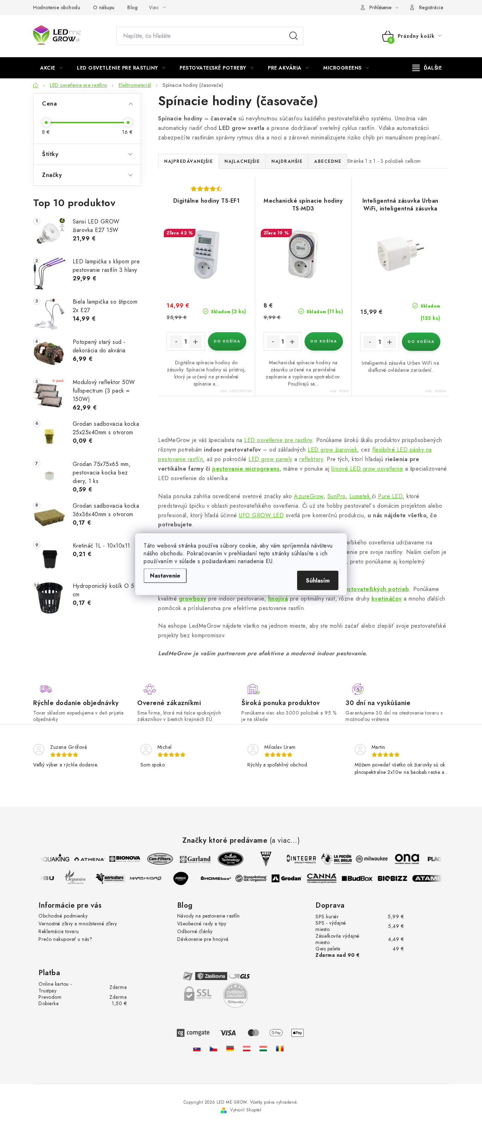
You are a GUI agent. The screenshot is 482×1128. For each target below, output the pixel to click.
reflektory (311, 459)
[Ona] (403, 859)
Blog (132, 7)
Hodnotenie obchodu (56, 7)
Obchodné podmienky (63, 915)
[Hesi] (262, 859)
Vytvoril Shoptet (245, 1110)
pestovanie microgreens (245, 469)
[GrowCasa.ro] (280, 1048)
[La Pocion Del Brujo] (333, 859)
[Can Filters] (156, 859)
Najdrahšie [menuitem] (286, 161)
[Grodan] (290, 878)
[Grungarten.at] (247, 1048)
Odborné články (195, 931)
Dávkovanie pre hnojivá (203, 939)
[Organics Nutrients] (78, 878)
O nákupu (104, 7)
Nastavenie (165, 575)
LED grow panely (270, 459)
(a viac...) (285, 840)
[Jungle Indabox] (184, 878)
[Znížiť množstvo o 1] (176, 341)
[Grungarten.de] (230, 1048)
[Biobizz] (396, 878)
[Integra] (297, 859)
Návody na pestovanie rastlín (208, 915)
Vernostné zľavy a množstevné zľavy (77, 923)
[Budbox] (360, 878)
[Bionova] (121, 859)
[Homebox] (219, 878)
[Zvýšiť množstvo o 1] (195, 341)
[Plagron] (439, 859)
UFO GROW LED (261, 515)
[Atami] (431, 878)
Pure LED (390, 496)
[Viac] (427, 67)
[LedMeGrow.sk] (197, 1048)
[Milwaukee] (368, 859)
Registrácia (431, 7)
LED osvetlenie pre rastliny (278, 440)
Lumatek (360, 496)
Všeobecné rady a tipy (202, 923)
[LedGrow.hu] (263, 1048)
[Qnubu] (43, 878)
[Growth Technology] (227, 859)
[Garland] (192, 859)
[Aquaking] (50, 859)
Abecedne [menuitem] (327, 161)
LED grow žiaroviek (332, 450)
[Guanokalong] (254, 878)
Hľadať (293, 36)
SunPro (336, 496)
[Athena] (86, 859)
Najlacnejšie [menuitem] (242, 161)
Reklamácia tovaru (58, 931)
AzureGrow (309, 496)
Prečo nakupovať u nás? (65, 939)
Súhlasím (318, 580)
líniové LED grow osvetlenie (367, 469)
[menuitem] (51, 67)
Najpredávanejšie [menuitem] (188, 161)
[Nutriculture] (113, 878)
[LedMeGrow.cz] (213, 1048)
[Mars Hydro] (149, 878)
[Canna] (325, 878)
